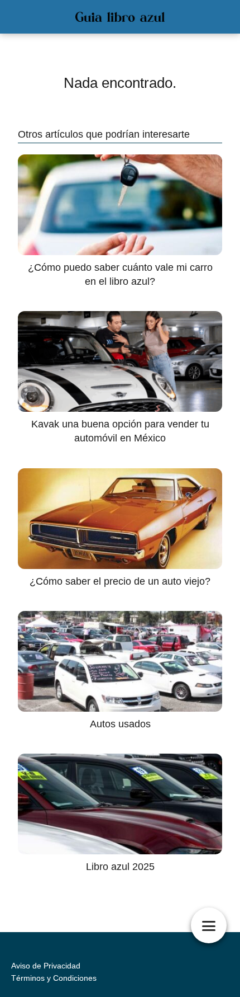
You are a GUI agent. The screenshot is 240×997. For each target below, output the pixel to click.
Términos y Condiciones (54, 978)
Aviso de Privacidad (45, 965)
